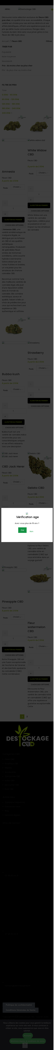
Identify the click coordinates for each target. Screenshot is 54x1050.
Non (31, 531)
